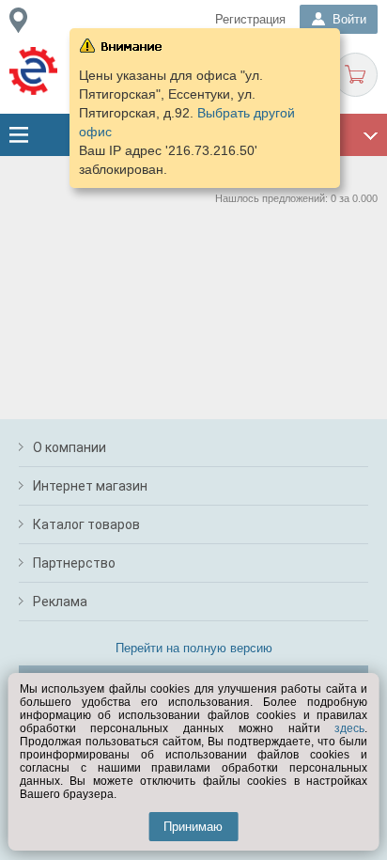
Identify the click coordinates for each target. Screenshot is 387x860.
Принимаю (193, 827)
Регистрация (250, 19)
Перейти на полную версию (194, 648)
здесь (349, 728)
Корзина (355, 75)
